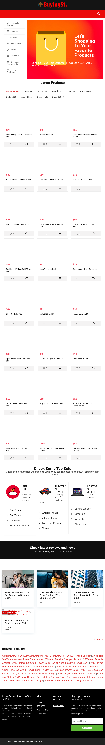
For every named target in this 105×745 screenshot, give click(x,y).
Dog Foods (15, 510)
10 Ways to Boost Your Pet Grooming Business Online (17, 595)
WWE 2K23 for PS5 (47, 314)
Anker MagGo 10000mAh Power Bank (76, 673)
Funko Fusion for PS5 (81, 314)
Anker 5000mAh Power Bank (40, 666)
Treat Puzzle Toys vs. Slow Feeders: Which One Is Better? (51, 595)
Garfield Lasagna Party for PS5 (18, 224)
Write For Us (42, 710)
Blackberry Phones (51, 523)
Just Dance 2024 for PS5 (82, 179)
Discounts (8, 627)
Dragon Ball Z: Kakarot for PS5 (51, 404)
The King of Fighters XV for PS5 (52, 359)
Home (39, 702)
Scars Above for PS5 (81, 359)
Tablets (45, 528)
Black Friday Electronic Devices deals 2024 (17, 622)
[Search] (99, 14)
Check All (98, 639)
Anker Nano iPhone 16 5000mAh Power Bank (79, 666)
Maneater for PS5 (46, 135)
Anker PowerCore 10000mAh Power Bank (22, 656)
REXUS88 (41, 706)
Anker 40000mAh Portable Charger (26, 680)
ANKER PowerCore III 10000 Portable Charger (68, 656)
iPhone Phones (49, 518)
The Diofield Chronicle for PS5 (51, 179)
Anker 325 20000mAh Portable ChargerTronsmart (68, 680)
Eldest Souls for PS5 (14, 314)
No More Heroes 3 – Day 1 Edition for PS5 (83, 405)
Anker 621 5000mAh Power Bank (60, 670)
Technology (78, 602)
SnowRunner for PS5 (48, 269)
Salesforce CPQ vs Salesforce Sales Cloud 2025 (86, 595)
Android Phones (50, 513)
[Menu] (5, 14)
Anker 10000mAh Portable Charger (54, 659)
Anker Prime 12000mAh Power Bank (31, 663)
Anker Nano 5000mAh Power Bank (70, 663)
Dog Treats (15, 515)
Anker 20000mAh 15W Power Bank (54, 677)
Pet (6, 602)
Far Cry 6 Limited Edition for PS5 (18, 179)
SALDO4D (41, 714)
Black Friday (58, 706)
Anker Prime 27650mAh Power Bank (21, 670)
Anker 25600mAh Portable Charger (38, 673)
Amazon (8, 629)
